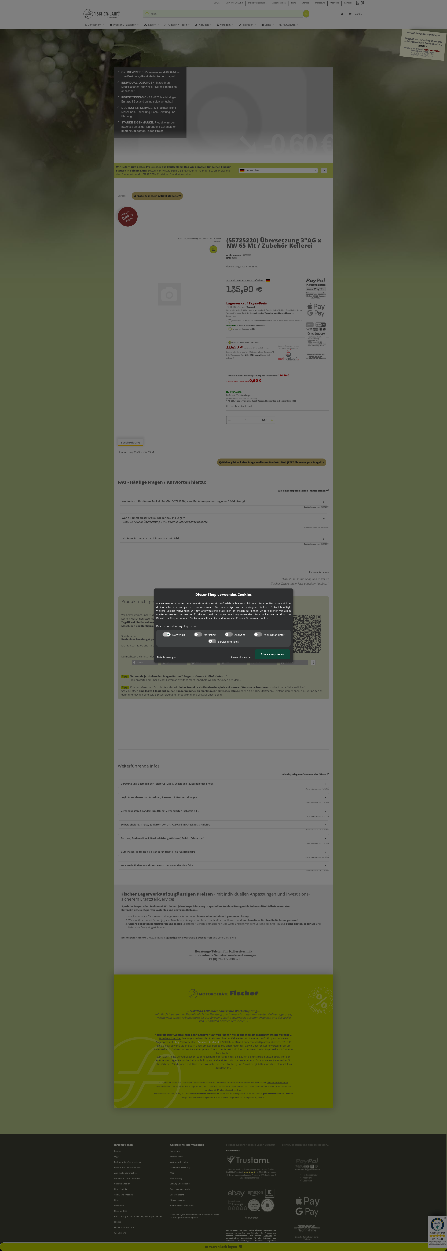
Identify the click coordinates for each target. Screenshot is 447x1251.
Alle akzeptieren (272, 654)
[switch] (167, 634)
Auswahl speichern (242, 657)
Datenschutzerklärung (169, 626)
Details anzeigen (167, 657)
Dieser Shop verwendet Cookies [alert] (223, 594)
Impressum (190, 626)
